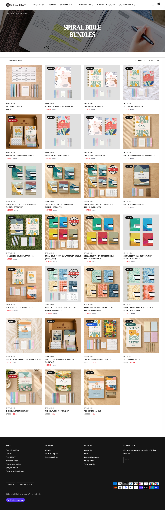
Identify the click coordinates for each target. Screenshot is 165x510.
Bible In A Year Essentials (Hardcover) (139, 155)
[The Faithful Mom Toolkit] (102, 131)
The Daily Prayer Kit (131, 359)
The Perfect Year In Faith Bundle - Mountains (59, 360)
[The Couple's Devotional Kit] (63, 387)
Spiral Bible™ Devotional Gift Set (20, 307)
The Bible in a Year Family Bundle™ (98, 359)
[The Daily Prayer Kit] (141, 335)
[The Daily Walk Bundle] (102, 82)
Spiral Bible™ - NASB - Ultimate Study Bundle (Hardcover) (60, 309)
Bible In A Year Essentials (133, 204)
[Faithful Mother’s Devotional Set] (63, 82)
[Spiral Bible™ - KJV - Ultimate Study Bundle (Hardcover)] (63, 232)
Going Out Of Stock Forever (15, 471)
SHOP (8, 445)
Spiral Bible (10, 103)
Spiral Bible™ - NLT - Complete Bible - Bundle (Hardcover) (60, 205)
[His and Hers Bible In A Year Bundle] (24, 232)
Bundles (52, 5)
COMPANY (49, 445)
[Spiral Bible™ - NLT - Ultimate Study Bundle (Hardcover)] (102, 180)
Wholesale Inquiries (51, 453)
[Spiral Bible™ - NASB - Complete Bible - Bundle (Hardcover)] (102, 284)
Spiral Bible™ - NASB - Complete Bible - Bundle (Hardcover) (100, 309)
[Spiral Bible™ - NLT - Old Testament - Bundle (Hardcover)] (24, 180)
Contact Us (88, 450)
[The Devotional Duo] (102, 387)
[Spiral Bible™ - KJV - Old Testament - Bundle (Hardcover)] (141, 232)
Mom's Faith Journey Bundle (57, 155)
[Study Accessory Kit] (24, 82)
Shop (12, 13)
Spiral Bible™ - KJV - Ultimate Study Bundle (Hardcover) (63, 257)
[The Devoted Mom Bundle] (141, 82)
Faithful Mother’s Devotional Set (59, 106)
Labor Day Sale (39, 5)
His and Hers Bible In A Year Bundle (20, 256)
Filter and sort (15, 60)
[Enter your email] (156, 460)
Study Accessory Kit (14, 106)
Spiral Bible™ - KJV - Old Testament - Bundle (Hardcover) (138, 257)
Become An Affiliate (51, 457)
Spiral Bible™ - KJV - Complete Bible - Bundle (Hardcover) (99, 257)
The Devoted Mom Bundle (133, 106)
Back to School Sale (12, 450)
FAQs (86, 453)
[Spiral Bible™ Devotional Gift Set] (24, 284)
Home (7, 13)
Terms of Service (89, 464)
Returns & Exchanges (91, 457)
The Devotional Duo (92, 411)
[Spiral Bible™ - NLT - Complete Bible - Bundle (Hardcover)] (63, 180)
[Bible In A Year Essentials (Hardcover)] (141, 131)
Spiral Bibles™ (66, 5)
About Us (48, 450)
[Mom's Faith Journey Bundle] (63, 131)
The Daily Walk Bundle (93, 106)
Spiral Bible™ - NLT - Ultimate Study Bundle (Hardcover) (99, 205)
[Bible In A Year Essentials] (141, 180)
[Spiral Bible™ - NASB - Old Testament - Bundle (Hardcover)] (141, 284)
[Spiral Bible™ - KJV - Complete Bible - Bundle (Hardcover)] (102, 232)
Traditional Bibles (85, 5)
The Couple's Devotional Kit (57, 411)
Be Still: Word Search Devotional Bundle (23, 359)
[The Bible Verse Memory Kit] (24, 387)
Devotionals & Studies (106, 5)
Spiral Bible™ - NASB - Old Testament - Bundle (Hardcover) (139, 309)
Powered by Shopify (35, 494)
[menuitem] (39, 4)
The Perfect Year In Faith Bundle (20, 155)
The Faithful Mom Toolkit (95, 155)
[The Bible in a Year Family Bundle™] (102, 335)
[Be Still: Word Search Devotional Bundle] (24, 335)
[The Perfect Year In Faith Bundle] (24, 131)
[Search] (153, 5)
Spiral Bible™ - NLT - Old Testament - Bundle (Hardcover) (21, 205)
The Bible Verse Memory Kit (17, 411)
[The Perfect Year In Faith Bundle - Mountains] (63, 335)
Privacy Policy (88, 460)
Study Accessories (127, 5)
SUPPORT (88, 445)
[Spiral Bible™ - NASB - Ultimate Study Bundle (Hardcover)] (63, 284)
